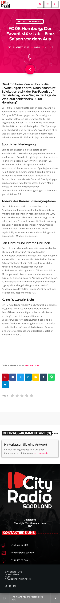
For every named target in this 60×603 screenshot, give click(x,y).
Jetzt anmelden (41, 453)
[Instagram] (10, 586)
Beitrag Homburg (29, 21)
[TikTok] (6, 586)
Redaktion (32, 365)
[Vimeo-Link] (5, 4)
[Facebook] (14, 586)
